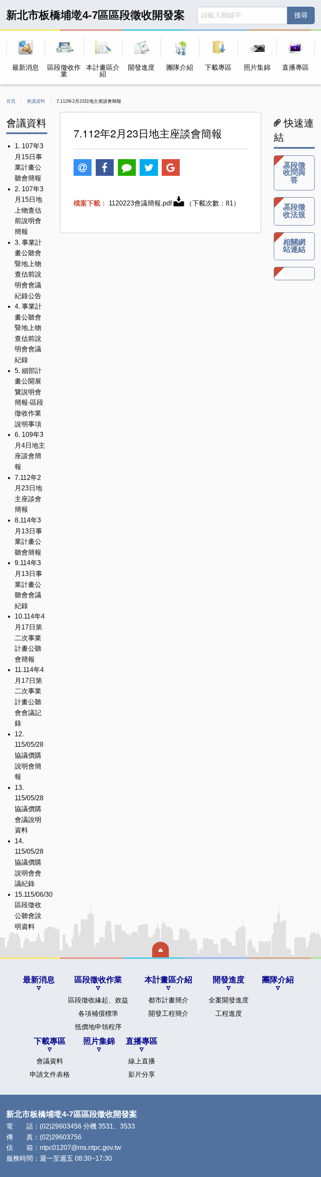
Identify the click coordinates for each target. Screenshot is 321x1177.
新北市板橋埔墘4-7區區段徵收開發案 (95, 15)
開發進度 (229, 979)
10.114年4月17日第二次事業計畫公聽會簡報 (30, 637)
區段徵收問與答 (294, 172)
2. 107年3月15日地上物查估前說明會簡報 (29, 210)
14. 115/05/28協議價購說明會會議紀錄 (29, 862)
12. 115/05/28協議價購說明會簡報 (29, 755)
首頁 (10, 101)
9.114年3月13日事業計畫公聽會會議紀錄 (28, 584)
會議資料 (36, 101)
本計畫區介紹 (168, 979)
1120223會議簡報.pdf (141, 203)
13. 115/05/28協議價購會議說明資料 (29, 809)
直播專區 (142, 1041)
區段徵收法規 (294, 211)
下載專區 (50, 1041)
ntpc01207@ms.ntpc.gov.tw (80, 1147)
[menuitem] (25, 57)
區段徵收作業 (98, 979)
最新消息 (39, 979)
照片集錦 (99, 1041)
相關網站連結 (294, 246)
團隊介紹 (278, 979)
